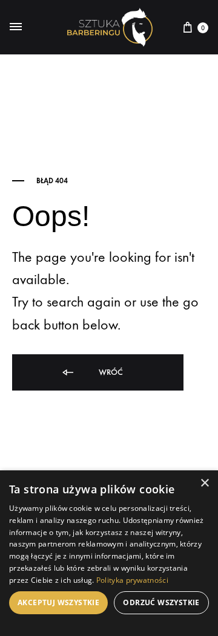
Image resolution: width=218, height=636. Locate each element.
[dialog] (109, 553)
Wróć (109, 372)
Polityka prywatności (132, 580)
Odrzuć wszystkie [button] (161, 602)
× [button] (204, 483)
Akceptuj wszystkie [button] (58, 602)
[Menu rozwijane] (16, 27)
